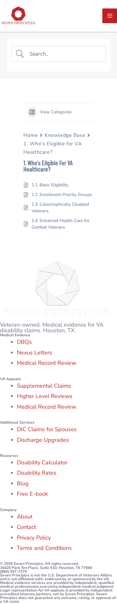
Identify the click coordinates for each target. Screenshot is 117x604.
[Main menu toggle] (109, 15)
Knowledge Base (65, 135)
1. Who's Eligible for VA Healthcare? (52, 148)
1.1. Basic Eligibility (50, 185)
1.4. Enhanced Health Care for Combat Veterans (61, 224)
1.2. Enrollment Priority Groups (62, 195)
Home (30, 135)
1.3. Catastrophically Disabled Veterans (60, 207)
